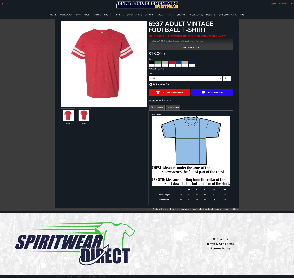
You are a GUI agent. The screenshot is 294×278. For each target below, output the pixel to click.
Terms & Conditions (220, 243)
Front (68, 123)
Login (273, 3)
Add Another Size (161, 84)
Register (283, 3)
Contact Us (220, 239)
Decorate (153, 100)
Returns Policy (220, 248)
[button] (2, 3)
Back (84, 123)
